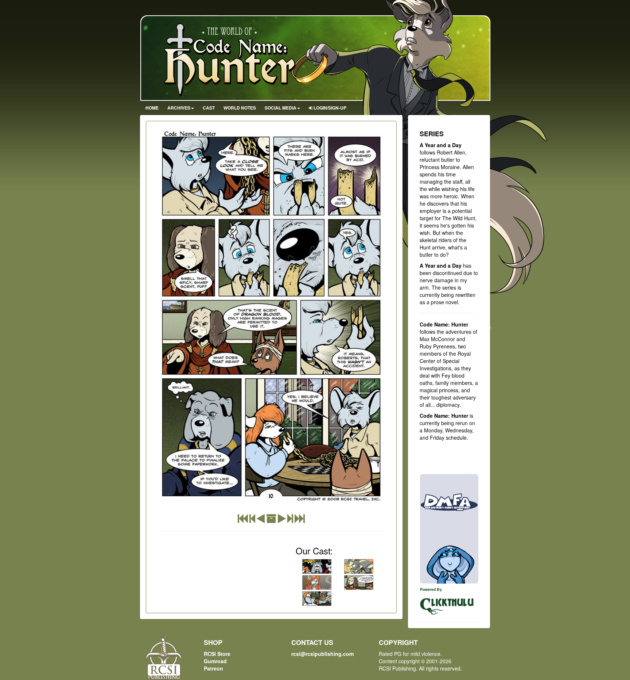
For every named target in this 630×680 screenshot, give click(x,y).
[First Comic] (243, 520)
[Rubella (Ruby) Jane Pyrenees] (316, 582)
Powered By (431, 589)
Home (152, 107)
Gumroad (215, 661)
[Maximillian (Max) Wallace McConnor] (358, 566)
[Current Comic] (300, 520)
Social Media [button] (280, 107)
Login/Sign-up (329, 107)
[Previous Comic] (261, 520)
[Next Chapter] (290, 520)
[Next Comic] (282, 520)
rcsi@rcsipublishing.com (322, 653)
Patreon (213, 668)
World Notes (239, 107)
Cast (209, 107)
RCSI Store (217, 653)
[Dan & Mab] (449, 529)
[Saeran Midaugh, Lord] (358, 582)
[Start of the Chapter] (252, 520)
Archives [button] (178, 107)
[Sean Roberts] (316, 598)
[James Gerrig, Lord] (316, 566)
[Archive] (271, 520)
